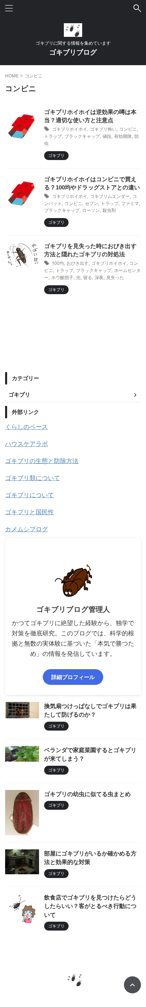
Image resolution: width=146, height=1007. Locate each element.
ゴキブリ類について (32, 477)
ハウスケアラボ (26, 443)
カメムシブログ (26, 529)
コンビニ (128, 129)
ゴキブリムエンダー (110, 196)
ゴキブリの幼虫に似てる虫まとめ (87, 794)
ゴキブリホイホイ (69, 129)
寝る (87, 277)
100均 (58, 263)
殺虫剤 (109, 210)
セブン (91, 203)
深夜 (99, 277)
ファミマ (130, 203)
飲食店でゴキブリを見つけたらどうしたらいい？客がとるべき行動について (90, 906)
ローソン (91, 210)
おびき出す (78, 263)
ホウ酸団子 (62, 277)
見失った (115, 277)
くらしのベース (26, 426)
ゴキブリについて (29, 495)
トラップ (53, 136)
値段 (107, 136)
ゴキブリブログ (73, 52)
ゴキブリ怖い (103, 129)
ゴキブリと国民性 (29, 512)
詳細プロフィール (73, 677)
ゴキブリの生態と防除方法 (41, 460)
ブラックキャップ (82, 136)
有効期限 (123, 136)
